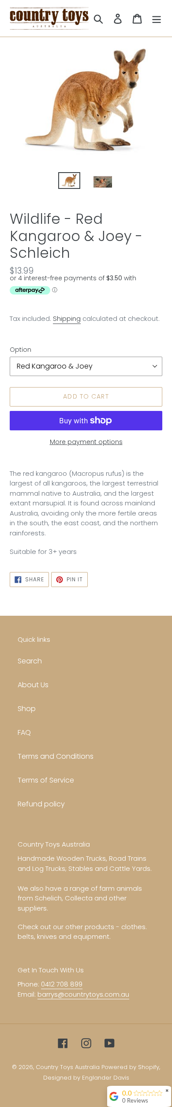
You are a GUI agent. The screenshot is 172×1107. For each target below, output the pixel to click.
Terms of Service (46, 780)
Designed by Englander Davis (86, 1077)
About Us (33, 685)
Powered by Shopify (130, 1067)
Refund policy (41, 804)
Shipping (67, 318)
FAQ (24, 732)
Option (20, 349)
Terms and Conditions (55, 756)
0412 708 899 (61, 984)
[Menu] (156, 18)
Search (30, 661)
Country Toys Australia (68, 1067)
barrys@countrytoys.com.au (83, 994)
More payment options (86, 441)
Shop (27, 709)
